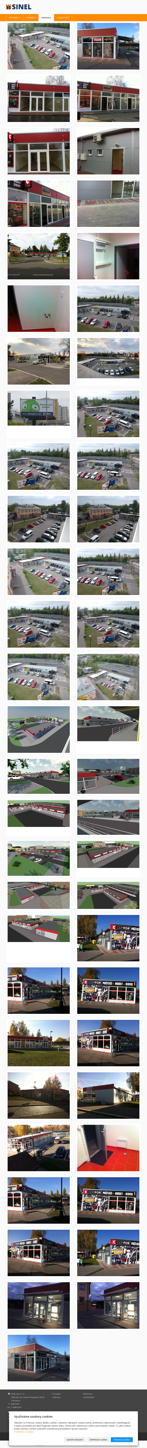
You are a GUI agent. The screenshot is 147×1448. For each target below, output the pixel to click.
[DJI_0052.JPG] (38, 519)
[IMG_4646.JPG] (38, 256)
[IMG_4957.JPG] (108, 1095)
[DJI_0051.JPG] (108, 414)
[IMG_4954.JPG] (38, 990)
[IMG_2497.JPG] (38, 1358)
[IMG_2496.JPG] (108, 46)
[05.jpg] (38, 895)
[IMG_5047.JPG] (38, 309)
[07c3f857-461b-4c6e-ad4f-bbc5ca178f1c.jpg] (38, 414)
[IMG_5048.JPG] (108, 256)
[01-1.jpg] (38, 776)
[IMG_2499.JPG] (38, 1305)
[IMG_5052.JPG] (108, 151)
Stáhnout (31, 17)
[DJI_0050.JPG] (38, 466)
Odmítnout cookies (98, 1439)
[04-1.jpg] (108, 776)
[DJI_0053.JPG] (108, 519)
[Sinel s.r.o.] (27, 7)
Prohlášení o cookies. (24, 1431)
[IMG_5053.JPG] (38, 99)
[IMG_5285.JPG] (108, 99)
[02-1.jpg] (108, 729)
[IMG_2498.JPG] (108, 1305)
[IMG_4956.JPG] (38, 1095)
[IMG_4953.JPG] (108, 1043)
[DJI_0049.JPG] (108, 466)
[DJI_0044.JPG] (108, 309)
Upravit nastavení (75, 1439)
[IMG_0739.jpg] (38, 361)
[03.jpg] (108, 858)
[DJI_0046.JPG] (108, 677)
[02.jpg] (38, 817)
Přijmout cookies (122, 1439)
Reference (46, 17)
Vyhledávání (63, 17)
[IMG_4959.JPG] (38, 1148)
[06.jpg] (108, 895)
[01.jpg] (38, 729)
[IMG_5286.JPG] (38, 203)
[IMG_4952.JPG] (108, 938)
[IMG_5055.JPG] (38, 151)
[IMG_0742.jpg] (108, 361)
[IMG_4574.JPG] (108, 203)
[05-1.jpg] (38, 858)
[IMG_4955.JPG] (38, 1043)
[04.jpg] (38, 938)
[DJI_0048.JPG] (38, 46)
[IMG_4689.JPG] (108, 1148)
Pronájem (14, 17)
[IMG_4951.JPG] (108, 990)
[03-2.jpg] (108, 817)
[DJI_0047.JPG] (38, 677)
